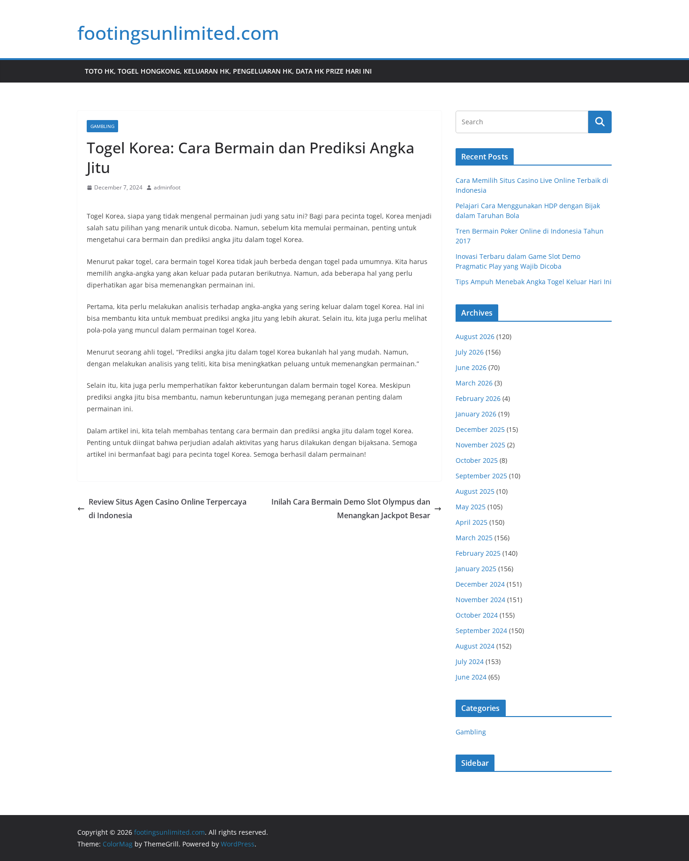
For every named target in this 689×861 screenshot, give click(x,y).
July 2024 (470, 661)
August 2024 (475, 646)
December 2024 (480, 584)
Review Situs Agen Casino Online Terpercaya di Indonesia (168, 509)
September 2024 (481, 630)
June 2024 (471, 676)
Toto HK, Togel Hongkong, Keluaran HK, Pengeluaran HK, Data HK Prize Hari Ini (228, 71)
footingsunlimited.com (178, 32)
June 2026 (471, 367)
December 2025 (480, 429)
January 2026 (476, 413)
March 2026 (474, 382)
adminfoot (167, 187)
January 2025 (476, 568)
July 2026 (470, 351)
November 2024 (480, 599)
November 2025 (480, 444)
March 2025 (474, 537)
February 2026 (478, 398)
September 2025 (481, 475)
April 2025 (471, 522)
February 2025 (478, 553)
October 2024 (477, 615)
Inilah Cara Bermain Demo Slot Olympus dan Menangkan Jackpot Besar (350, 509)
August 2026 (475, 336)
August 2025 (475, 491)
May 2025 (471, 506)
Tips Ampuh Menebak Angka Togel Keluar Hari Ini (534, 281)
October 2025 (477, 460)
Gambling (102, 126)
